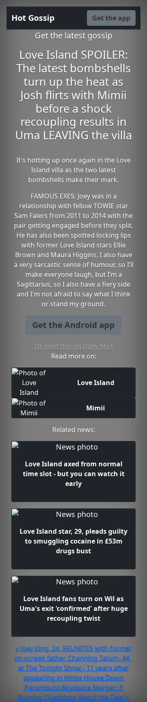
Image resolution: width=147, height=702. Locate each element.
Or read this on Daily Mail (73, 346)
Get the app (111, 17)
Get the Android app (73, 324)
